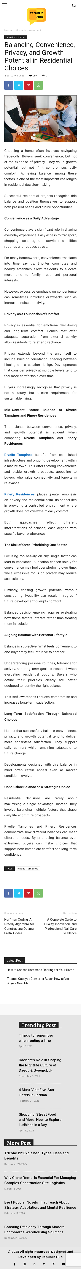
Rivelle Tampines (27, 868)
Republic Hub (52, 1257)
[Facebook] (8, 85)
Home (8, 30)
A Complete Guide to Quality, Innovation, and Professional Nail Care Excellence (60, 926)
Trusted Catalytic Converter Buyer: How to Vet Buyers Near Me (38, 981)
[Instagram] (24, 1264)
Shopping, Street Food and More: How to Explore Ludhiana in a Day (40, 1119)
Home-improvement (28, 30)
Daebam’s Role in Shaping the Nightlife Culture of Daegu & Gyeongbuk (40, 1065)
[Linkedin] (34, 1264)
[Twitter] (18, 85)
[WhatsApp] (38, 85)
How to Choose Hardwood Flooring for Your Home (40, 970)
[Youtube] (63, 1264)
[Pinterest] (28, 85)
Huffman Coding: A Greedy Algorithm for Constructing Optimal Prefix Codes (19, 926)
